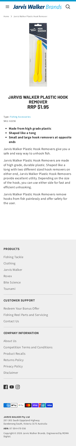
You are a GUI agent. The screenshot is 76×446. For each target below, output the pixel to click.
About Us (10, 341)
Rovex (8, 276)
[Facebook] (6, 387)
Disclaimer (11, 373)
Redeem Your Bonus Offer (21, 308)
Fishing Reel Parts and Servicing (26, 315)
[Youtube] (12, 387)
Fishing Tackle (13, 257)
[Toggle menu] (7, 6)
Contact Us (11, 321)
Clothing (10, 263)
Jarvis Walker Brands (34, 433)
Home (6, 16)
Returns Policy (14, 360)
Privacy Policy (13, 366)
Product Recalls (14, 354)
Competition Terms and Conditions (28, 347)
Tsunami (9, 289)
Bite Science (12, 282)
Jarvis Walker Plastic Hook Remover (30, 16)
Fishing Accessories (20, 116)
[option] (38, 55)
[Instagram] (18, 387)
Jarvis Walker (13, 270)
